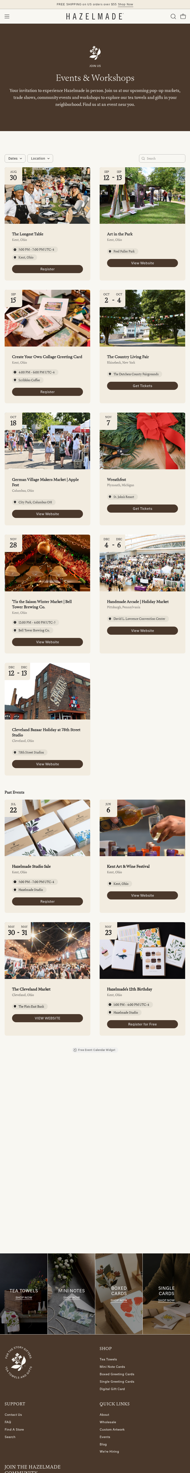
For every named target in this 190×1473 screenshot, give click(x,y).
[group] (95, 4)
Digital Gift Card (112, 1389)
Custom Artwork (112, 1429)
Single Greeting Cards (117, 1381)
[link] (47, 269)
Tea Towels (108, 1359)
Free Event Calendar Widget (96, 1050)
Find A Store (14, 1429)
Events (105, 1437)
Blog (103, 1444)
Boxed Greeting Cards (117, 1374)
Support (15, 1404)
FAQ (8, 1422)
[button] (173, 16)
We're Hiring (109, 1452)
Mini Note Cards (112, 1367)
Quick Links (115, 1404)
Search (10, 1437)
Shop (106, 1348)
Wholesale (108, 1422)
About (104, 1414)
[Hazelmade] (95, 16)
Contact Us (13, 1414)
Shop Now (24, 1297)
